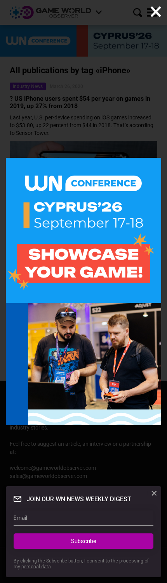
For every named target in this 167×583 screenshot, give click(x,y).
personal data (36, 566)
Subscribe (83, 541)
